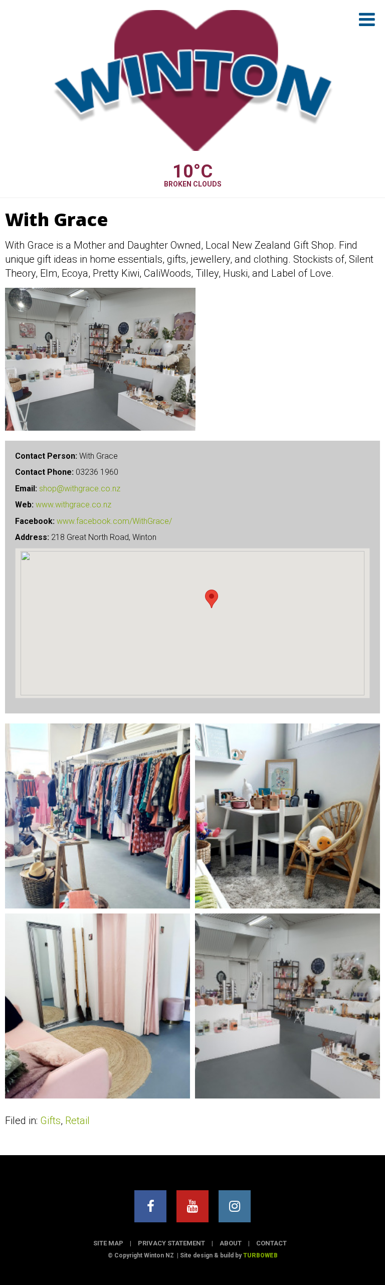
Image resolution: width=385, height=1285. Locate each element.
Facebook (150, 1206)
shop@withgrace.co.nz (79, 488)
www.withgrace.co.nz (73, 504)
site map (108, 1243)
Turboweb (260, 1255)
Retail (77, 1121)
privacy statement (171, 1243)
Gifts (50, 1121)
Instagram (235, 1206)
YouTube (192, 1206)
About (231, 1243)
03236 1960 (97, 472)
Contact (271, 1243)
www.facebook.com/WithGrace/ (114, 521)
